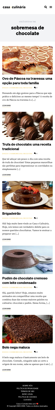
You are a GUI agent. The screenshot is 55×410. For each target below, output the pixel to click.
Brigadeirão (11, 213)
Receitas (28, 88)
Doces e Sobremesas (12, 88)
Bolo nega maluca (16, 347)
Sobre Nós (27, 385)
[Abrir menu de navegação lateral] (50, 7)
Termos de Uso (27, 391)
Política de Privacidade (27, 388)
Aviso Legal (27, 394)
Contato (27, 400)
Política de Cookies (27, 397)
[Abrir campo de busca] (45, 7)
